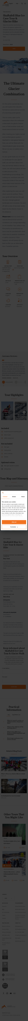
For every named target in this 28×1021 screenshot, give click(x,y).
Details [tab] (14, 496)
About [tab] (23, 496)
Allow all (14, 522)
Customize (13, 527)
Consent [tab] (5, 496)
